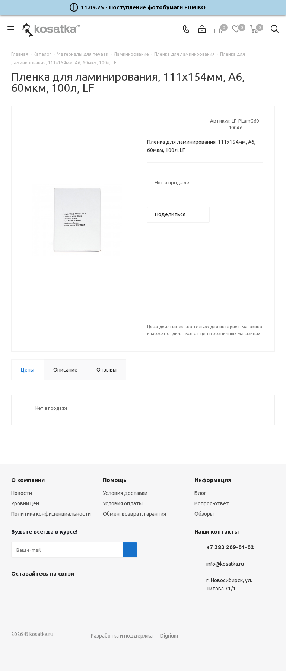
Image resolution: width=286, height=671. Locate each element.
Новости (21, 493)
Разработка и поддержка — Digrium (134, 636)
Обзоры (204, 514)
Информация (212, 480)
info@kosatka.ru (225, 564)
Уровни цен (25, 503)
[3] (164, 124)
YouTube (37, 590)
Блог (200, 493)
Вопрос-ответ (211, 503)
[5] (178, 124)
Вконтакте (18, 590)
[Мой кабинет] (202, 29)
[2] (157, 124)
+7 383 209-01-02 (230, 547)
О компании (28, 480)
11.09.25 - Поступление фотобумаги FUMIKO (143, 7)
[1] (150, 124)
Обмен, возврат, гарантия (134, 514)
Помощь (115, 480)
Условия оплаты (123, 503)
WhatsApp (55, 590)
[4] (171, 124)
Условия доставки (125, 493)
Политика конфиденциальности (51, 514)
